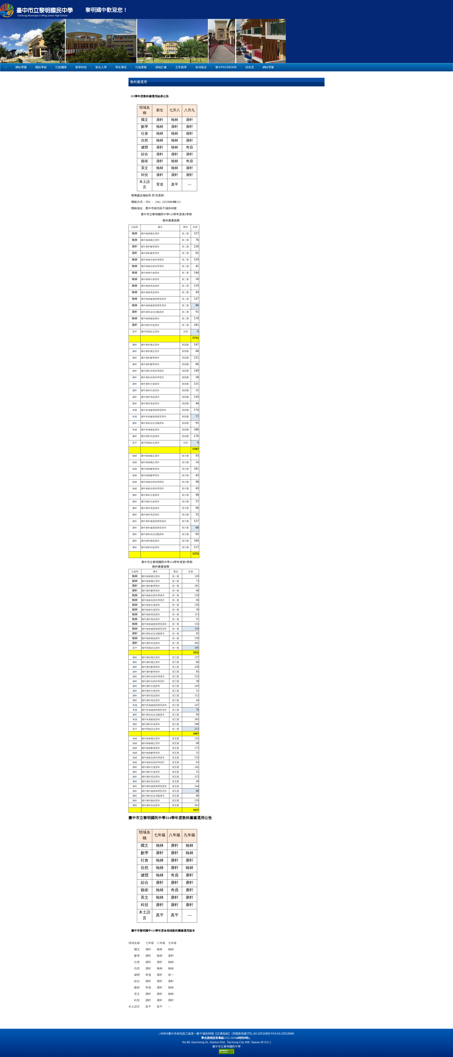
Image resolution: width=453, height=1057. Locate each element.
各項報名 (201, 67)
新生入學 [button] (101, 67)
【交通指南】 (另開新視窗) (231, 1033)
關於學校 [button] (41, 67)
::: (6, 67)
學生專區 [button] (121, 67)
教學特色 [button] (81, 67)
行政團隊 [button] (61, 67)
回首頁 (249, 67)
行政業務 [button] (141, 67)
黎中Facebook (226, 67)
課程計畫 (161, 67)
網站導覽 (21, 67)
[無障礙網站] (226, 1051)
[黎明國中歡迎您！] (42, 11)
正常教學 (181, 67)
